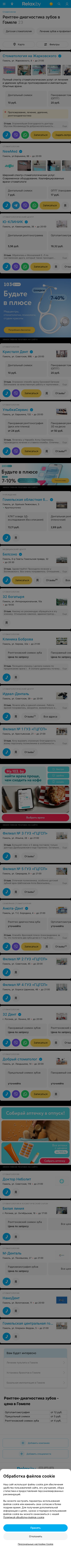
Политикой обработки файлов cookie (23, 1517)
